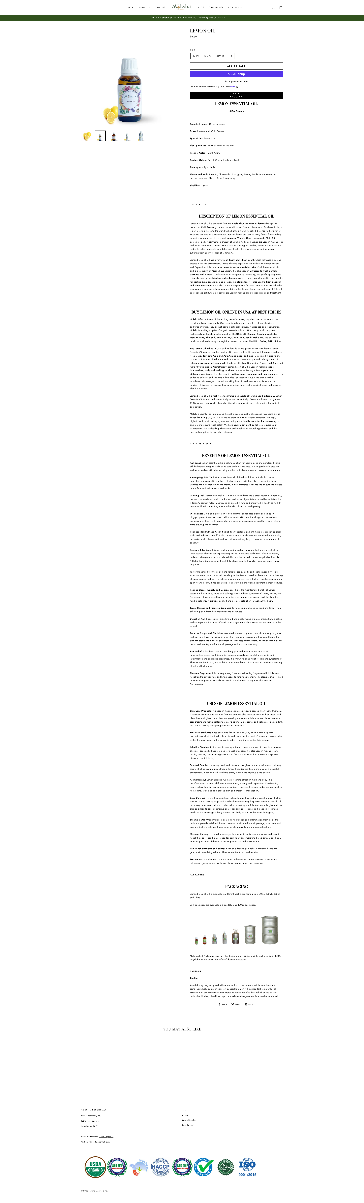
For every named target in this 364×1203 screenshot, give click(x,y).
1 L (230, 55)
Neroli (212, 178)
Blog (201, 7)
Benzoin (213, 174)
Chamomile (224, 174)
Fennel (247, 174)
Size (192, 50)
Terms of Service (189, 1120)
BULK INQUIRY (236, 95)
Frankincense (258, 174)
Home (131, 7)
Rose (219, 178)
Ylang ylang (229, 178)
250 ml (220, 55)
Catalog (160, 7)
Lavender (202, 178)
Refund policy (188, 1124)
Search (185, 1110)
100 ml (207, 55)
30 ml (196, 55)
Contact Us (235, 7)
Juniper (193, 178)
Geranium (271, 174)
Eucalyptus (236, 174)
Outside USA (216, 7)
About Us (145, 7)
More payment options (236, 81)
